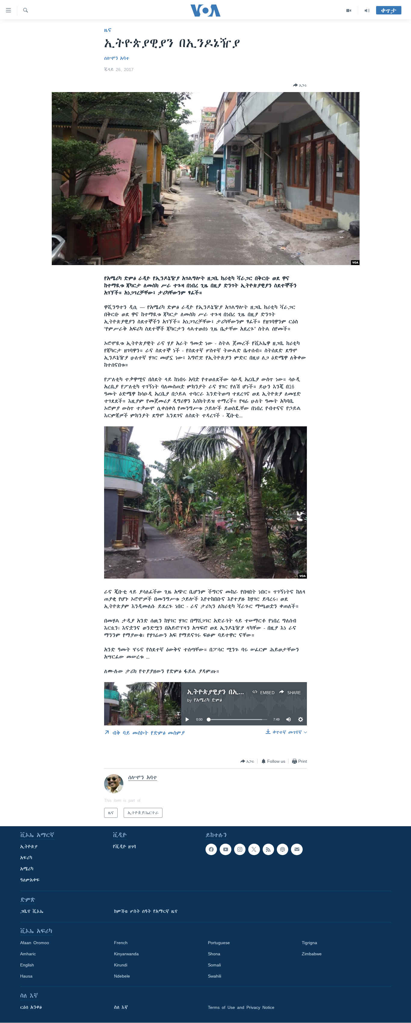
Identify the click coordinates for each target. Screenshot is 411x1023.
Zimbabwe (312, 954)
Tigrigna (309, 942)
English (27, 965)
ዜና (108, 30)
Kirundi (120, 965)
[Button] (300, 85)
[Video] (349, 10)
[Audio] (367, 10)
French (121, 942)
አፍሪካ (26, 858)
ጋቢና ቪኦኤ (31, 911)
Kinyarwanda (126, 954)
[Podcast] (282, 849)
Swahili (214, 976)
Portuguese (219, 942)
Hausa (26, 976)
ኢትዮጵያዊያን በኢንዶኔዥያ (225, 692)
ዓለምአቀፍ (30, 880)
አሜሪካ (26, 869)
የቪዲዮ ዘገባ (124, 846)
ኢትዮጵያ (29, 846)
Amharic (28, 954)
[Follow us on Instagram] (240, 849)
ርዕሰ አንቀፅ (31, 1007)
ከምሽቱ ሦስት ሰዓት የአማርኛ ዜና (146, 911)
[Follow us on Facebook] (211, 849)
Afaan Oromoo (34, 942)
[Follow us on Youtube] (225, 849)
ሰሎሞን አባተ (116, 58)
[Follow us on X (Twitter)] (254, 849)
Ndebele (122, 976)
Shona (214, 954)
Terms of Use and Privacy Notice (241, 1007)
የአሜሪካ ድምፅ (208, 700)
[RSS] (268, 849)
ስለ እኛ (121, 1007)
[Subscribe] (296, 849)
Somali (214, 965)
